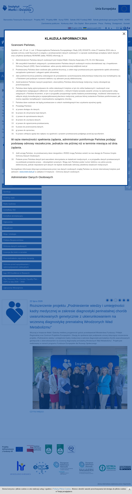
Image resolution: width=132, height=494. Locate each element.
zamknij (129, 489)
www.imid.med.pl (26, 172)
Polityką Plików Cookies (62, 489)
